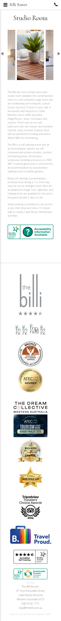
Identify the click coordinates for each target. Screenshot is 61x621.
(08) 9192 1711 (31, 603)
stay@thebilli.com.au (30, 607)
